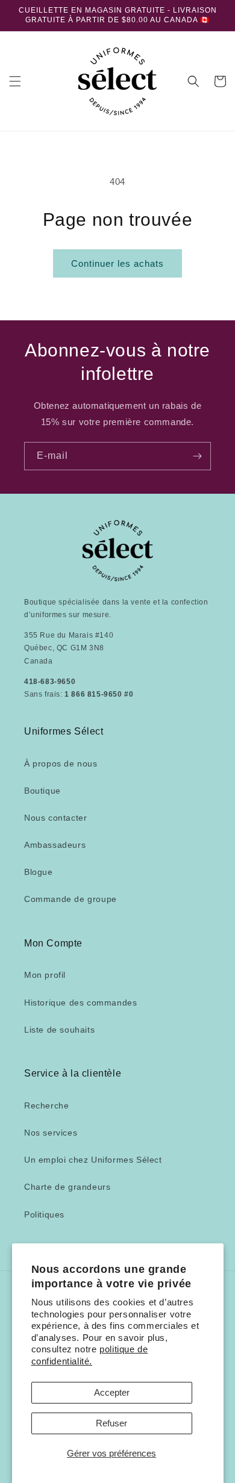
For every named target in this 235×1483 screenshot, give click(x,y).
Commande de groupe (70, 899)
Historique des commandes (80, 1002)
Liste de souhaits (59, 1029)
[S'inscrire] (197, 456)
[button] (15, 81)
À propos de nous (61, 763)
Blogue (38, 872)
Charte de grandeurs (67, 1187)
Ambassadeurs (55, 845)
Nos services (50, 1132)
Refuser (111, 1423)
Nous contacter (55, 817)
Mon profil (45, 975)
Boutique (42, 790)
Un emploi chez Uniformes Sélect (93, 1159)
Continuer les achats (117, 263)
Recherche (46, 1105)
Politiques (44, 1214)
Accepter (112, 1392)
